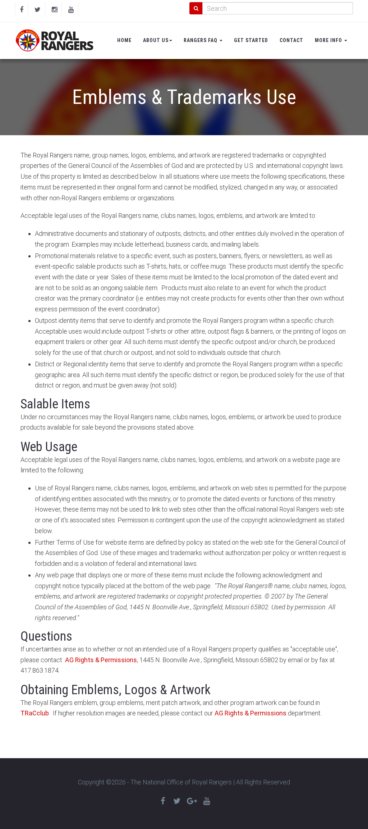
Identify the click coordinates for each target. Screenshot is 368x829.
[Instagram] (54, 9)
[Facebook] (21, 9)
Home (124, 40)
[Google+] (192, 801)
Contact (291, 40)
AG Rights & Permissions (101, 660)
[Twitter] (37, 9)
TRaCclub (34, 713)
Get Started (251, 40)
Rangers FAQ (201, 40)
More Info (329, 40)
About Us (156, 40)
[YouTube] (71, 9)
